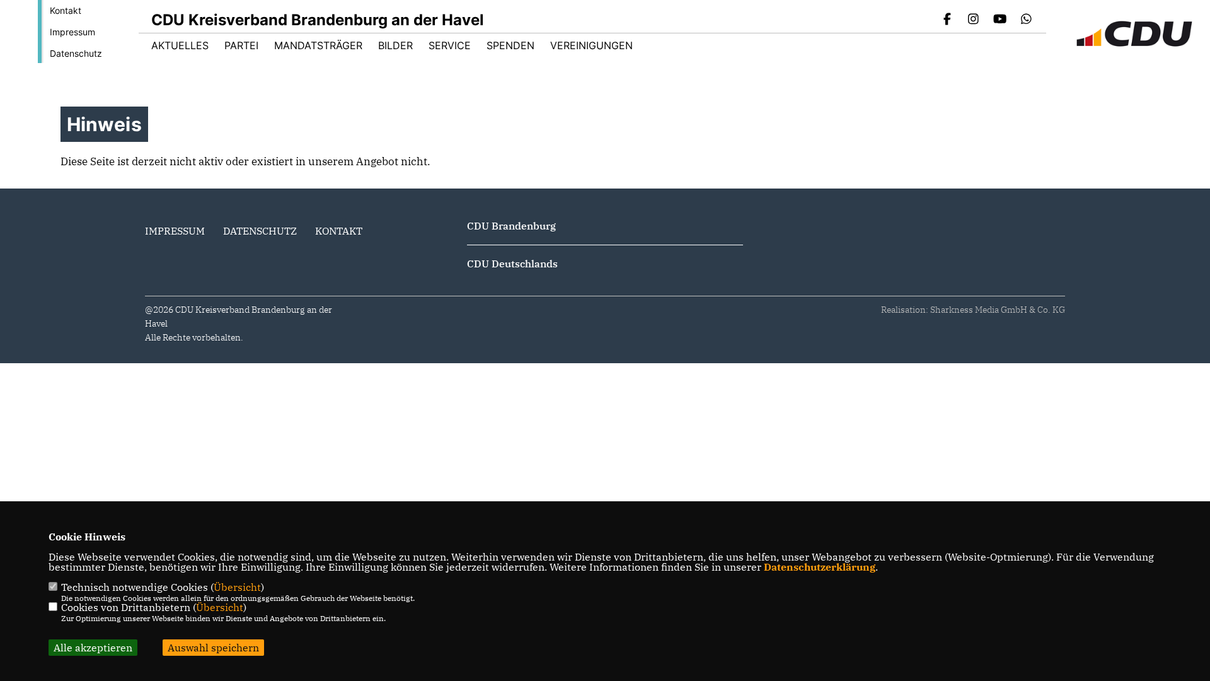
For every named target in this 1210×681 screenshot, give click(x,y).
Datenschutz (76, 53)
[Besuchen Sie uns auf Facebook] (947, 20)
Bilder (395, 45)
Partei (241, 45)
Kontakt (65, 10)
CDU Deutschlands (512, 263)
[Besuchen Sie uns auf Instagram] (973, 20)
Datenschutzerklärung (819, 567)
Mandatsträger (318, 45)
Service (450, 45)
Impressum (72, 31)
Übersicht (237, 587)
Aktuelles (180, 45)
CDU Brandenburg (511, 225)
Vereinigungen (591, 45)
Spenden (510, 45)
